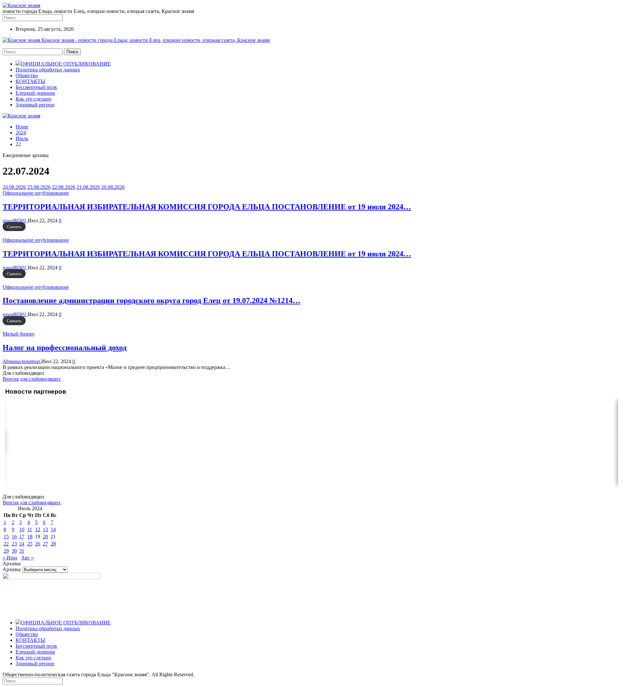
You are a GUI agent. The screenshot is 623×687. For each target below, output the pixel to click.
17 (21, 536)
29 (6, 551)
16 (14, 536)
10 (21, 529)
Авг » (27, 557)
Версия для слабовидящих (32, 379)
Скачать (14, 226)
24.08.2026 (14, 187)
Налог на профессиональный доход (65, 347)
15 (6, 536)
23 (14, 543)
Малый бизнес (19, 334)
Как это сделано (33, 99)
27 (45, 543)
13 (45, 529)
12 (37, 529)
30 (14, 551)
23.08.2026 (39, 187)
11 (29, 529)
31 (21, 551)
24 (21, 543)
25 (29, 543)
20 (45, 536)
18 (29, 536)
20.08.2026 (113, 187)
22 (6, 543)
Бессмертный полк (36, 87)
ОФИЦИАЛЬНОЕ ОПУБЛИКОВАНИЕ (66, 64)
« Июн (10, 557)
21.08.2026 (88, 187)
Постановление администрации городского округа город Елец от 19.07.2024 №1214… (151, 300)
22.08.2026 (63, 187)
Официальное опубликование (36, 193)
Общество (27, 75)
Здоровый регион (35, 104)
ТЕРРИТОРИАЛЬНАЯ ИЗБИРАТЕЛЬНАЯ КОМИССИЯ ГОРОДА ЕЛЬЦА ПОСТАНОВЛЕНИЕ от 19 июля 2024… (207, 206)
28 (53, 543)
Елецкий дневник (35, 93)
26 (37, 543)
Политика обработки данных (48, 69)
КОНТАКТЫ (30, 81)
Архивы (12, 569)
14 (53, 529)
